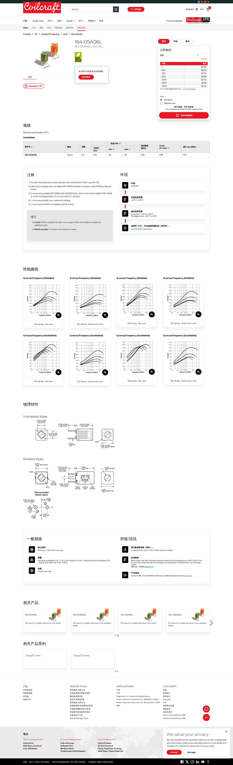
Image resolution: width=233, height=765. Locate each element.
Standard (168, 100)
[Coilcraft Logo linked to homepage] (42, 8)
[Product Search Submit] (116, 9)
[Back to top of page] (206, 717)
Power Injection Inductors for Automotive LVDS (138, 703)
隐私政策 (167, 709)
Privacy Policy (209, 746)
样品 (176, 41)
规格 (41, 27)
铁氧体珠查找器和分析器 (80, 712)
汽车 (118, 690)
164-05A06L (77, 34)
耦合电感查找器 (76, 696)
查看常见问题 (168, 706)
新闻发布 (167, 696)
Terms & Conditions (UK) (174, 715)
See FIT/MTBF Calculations (141, 229)
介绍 (34, 27)
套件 (187, 41)
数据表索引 (190, 9)
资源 (30, 77)
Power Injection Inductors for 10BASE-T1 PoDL (137, 699)
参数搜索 (137, 9)
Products (27, 34)
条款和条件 (167, 712)
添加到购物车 (187, 115)
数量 (162, 55)
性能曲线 (58, 27)
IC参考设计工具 (76, 715)
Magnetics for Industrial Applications (133, 696)
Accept (174, 752)
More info (188, 576)
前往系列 (86, 77)
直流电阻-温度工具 (77, 690)
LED (118, 693)
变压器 (26, 696)
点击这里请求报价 (189, 89)
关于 (165, 703)
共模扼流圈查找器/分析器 (80, 709)
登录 (201, 9)
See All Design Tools (79, 718)
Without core (169, 103)
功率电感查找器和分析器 (80, 693)
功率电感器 (27, 690)
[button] (211, 623)
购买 (164, 41)
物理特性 (69, 27)
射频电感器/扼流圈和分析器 (81, 706)
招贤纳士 (92, 21)
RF (36, 34)
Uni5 (65, 34)
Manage (191, 752)
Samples (167, 699)
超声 (118, 706)
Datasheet (33, 86)
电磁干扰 (27, 699)
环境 (49, 27)
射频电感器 (27, 693)
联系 (101, 21)
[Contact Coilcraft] (206, 708)
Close (226, 732)
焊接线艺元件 (149, 567)
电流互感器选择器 (77, 699)
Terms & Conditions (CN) (174, 718)
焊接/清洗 (81, 27)
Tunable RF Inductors (50, 34)
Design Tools (38, 21)
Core (162, 96)
